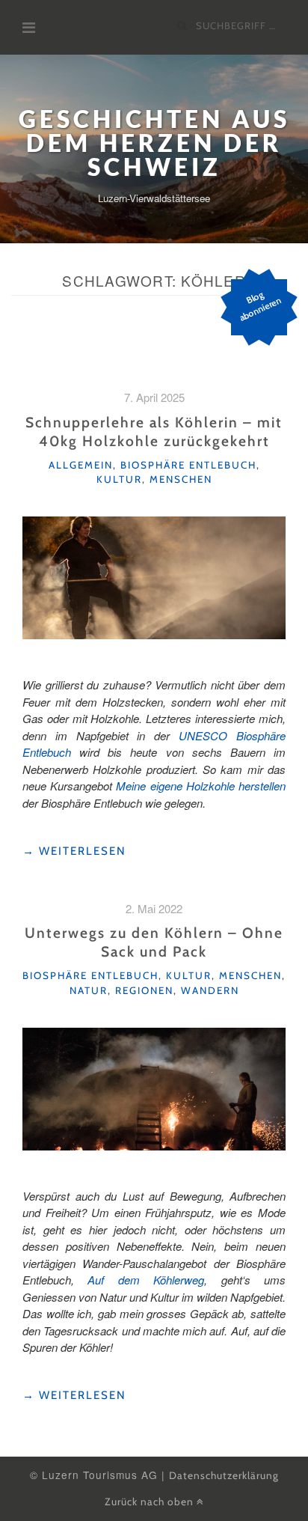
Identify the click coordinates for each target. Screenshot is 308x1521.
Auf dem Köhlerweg (145, 1279)
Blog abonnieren (260, 305)
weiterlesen (74, 851)
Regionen (144, 990)
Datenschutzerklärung (224, 1475)
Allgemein (81, 465)
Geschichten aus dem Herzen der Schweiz (154, 142)
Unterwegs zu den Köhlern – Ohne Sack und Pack (154, 942)
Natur (89, 990)
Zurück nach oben (151, 1502)
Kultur (119, 479)
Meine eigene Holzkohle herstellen (201, 785)
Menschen (181, 479)
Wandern (210, 990)
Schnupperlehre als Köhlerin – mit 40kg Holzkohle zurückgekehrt (154, 431)
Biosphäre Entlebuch (188, 465)
